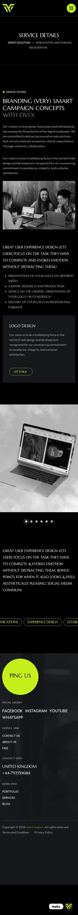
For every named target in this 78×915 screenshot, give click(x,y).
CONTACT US (11, 735)
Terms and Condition (15, 832)
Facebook (12, 710)
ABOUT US (9, 742)
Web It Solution (34, 827)
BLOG (6, 804)
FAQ (5, 748)
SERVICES (8, 797)
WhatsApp (12, 717)
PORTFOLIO (10, 791)
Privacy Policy (43, 832)
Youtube (58, 710)
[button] (26, 521)
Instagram (36, 710)
